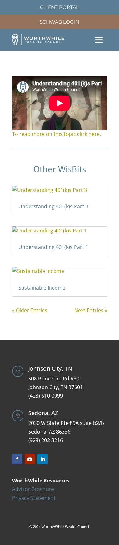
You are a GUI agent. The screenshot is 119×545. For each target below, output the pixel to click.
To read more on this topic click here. (56, 134)
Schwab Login (59, 22)
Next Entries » (90, 310)
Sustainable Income (41, 287)
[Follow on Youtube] (30, 459)
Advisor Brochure (33, 489)
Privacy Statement (34, 498)
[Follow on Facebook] (17, 459)
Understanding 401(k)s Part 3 (53, 206)
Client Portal (59, 7)
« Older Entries (29, 310)
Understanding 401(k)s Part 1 (53, 247)
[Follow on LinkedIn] (42, 459)
